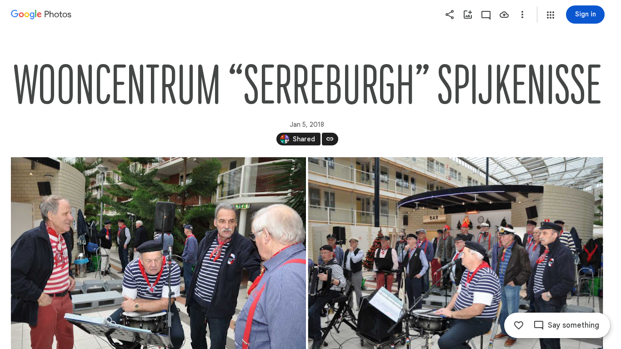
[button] (550, 15)
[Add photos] (468, 14)
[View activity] (486, 14)
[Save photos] (504, 14)
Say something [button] (573, 325)
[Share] (450, 14)
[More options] (522, 14)
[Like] (519, 325)
